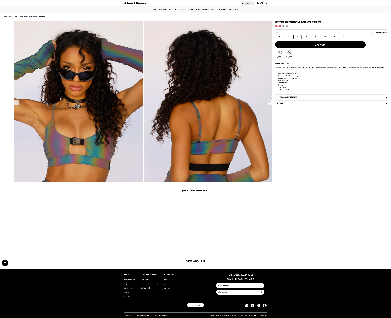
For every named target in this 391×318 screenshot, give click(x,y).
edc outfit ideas (146, 288)
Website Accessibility (143, 315)
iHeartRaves (219, 315)
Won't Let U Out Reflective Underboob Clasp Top (27, 17)
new (155, 10)
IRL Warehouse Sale (228, 10)
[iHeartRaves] (135, 3)
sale (213, 10)
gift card (167, 284)
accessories (202, 10)
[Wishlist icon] (26, 207)
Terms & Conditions (161, 315)
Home (6, 17)
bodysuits (180, 10)
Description (282, 64)
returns (126, 292)
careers (167, 288)
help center (128, 284)
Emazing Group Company (248, 315)
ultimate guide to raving (149, 284)
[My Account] (257, 3)
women (163, 10)
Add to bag (320, 44)
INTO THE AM (263, 315)
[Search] (243, 3)
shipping (127, 296)
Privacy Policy (128, 315)
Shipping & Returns (286, 97)
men (171, 10)
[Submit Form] (262, 285)
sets (190, 10)
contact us (128, 288)
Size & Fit (280, 103)
